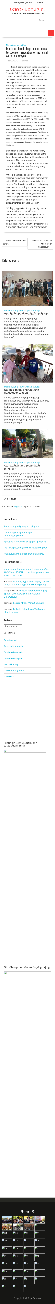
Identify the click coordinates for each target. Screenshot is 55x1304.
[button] (51, 33)
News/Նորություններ (16, 45)
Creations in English (13, 658)
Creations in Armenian (14, 652)
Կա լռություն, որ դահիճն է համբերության (26, 547)
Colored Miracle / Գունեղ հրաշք (28, 603)
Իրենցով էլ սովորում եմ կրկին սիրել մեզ (25, 541)
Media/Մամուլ (11, 310)
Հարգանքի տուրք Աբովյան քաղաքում (22, 466)
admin (25, 60)
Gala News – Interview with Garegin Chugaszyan (42, 243)
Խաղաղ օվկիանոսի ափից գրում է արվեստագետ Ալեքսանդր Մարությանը (25, 593)
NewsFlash (9, 676)
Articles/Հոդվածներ (14, 646)
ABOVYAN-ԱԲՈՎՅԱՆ (27, 9)
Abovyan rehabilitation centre (14, 242)
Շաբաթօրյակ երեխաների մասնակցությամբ (21, 391)
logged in (18, 506)
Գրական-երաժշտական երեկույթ (26, 313)
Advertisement (10, 640)
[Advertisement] (27, 710)
